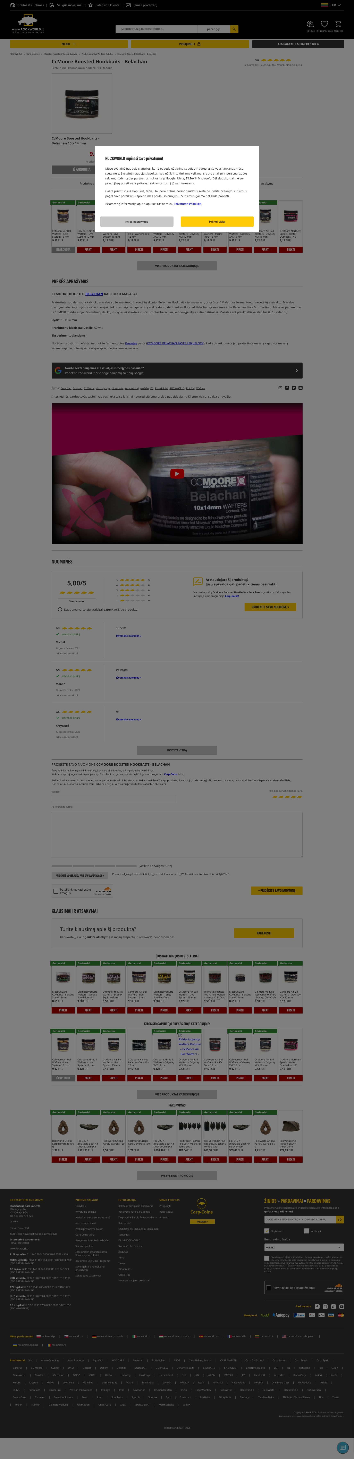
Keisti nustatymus (136, 221)
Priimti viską (217, 221)
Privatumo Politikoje (187, 204)
